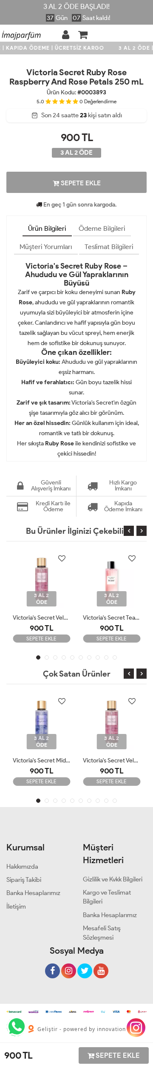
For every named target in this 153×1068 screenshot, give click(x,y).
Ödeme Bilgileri (102, 228)
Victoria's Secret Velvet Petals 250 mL (41, 617)
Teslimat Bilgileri (109, 247)
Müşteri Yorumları (46, 247)
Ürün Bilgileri (47, 228)
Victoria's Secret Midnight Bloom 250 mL (41, 760)
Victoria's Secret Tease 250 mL (111, 617)
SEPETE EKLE (80, 183)
